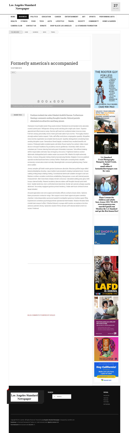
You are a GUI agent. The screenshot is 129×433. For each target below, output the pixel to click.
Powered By (109, 421)
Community (94, 21)
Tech (41, 21)
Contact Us (31, 26)
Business (23, 17)
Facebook (106, 395)
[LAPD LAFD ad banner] (106, 275)
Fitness (24, 21)
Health (14, 21)
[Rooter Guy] (106, 89)
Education (46, 17)
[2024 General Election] (106, 372)
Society (81, 21)
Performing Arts (107, 17)
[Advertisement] (56, 48)
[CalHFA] (106, 121)
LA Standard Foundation (86, 26)
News (13, 17)
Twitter (106, 398)
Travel (71, 21)
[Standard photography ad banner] (106, 154)
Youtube (106, 401)
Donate (43, 26)
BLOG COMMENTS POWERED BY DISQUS (41, 315)
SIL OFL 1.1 (32, 424)
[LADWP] (106, 316)
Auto (50, 21)
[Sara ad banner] (106, 194)
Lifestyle (60, 21)
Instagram (107, 404)
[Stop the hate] (106, 349)
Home (26, 32)
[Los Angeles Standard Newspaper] (22, 6)
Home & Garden (109, 21)
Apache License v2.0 (53, 422)
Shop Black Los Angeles (61, 26)
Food (33, 21)
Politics (34, 17)
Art (83, 17)
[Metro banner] (106, 235)
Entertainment (71, 17)
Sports (92, 17)
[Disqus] (59, 234)
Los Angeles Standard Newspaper (50, 420)
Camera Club (16, 26)
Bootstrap (13, 422)
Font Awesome (15, 424)
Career (58, 17)
